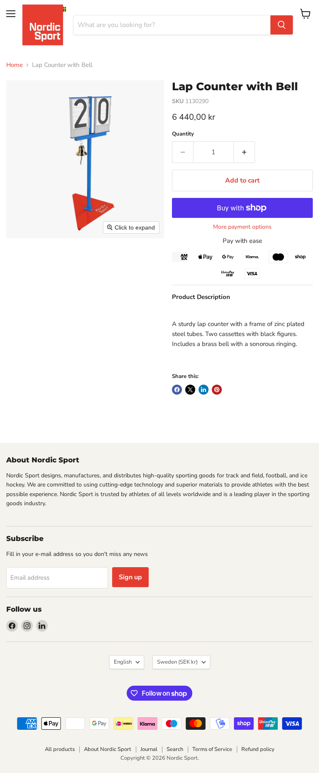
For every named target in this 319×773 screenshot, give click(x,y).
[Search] (281, 25)
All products (60, 749)
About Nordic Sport (107, 749)
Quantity (183, 134)
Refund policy (258, 749)
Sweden (177, 662)
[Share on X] (190, 390)
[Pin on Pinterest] (217, 390)
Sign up (130, 577)
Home (14, 65)
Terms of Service (212, 749)
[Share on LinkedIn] (204, 390)
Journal (148, 749)
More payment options (242, 227)
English (123, 662)
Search (175, 749)
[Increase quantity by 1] (244, 152)
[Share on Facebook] (177, 390)
